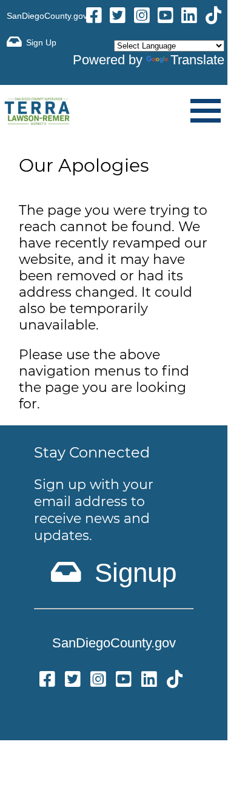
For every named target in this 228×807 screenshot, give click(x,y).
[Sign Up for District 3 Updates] (31, 42)
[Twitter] (73, 681)
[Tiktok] (213, 17)
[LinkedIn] (189, 17)
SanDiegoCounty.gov (47, 16)
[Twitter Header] (118, 17)
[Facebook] (94, 17)
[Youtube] (165, 17)
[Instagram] (142, 17)
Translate (197, 59)
